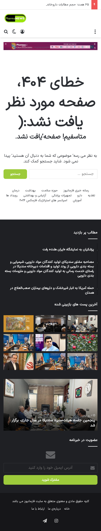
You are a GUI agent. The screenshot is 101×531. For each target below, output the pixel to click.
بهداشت (30, 190)
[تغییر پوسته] (14, 31)
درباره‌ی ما (54, 509)
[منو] (95, 31)
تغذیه (91, 195)
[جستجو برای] (6, 31)
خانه (67, 509)
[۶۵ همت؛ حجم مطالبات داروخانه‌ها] (82, 361)
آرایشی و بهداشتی (34, 195)
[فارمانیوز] (15, 18)
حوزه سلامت (49, 190)
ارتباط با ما (38, 509)
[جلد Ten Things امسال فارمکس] (19, 323)
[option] (50, 405)
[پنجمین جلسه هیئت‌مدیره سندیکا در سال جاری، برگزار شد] (82, 323)
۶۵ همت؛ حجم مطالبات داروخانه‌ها (66, 4)
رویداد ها (12, 195)
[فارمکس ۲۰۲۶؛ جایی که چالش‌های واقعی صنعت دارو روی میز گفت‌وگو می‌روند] (50, 323)
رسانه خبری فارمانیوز (76, 190)
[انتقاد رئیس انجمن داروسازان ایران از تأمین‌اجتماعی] (19, 342)
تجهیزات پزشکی (62, 195)
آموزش (77, 200)
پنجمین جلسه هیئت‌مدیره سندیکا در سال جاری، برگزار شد (53, 422)
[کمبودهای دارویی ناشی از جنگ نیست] (50, 361)
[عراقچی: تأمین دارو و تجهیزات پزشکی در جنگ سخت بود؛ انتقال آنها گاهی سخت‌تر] (19, 361)
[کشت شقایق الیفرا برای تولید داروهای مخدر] (82, 342)
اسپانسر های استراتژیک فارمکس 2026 (43, 200)
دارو (79, 195)
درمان (15, 190)
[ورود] (22, 31)
